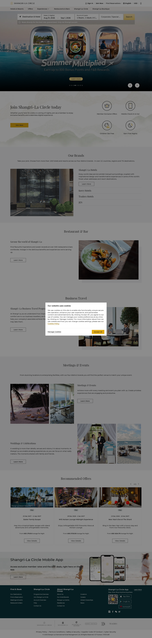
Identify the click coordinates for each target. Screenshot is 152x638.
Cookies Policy (53, 324)
